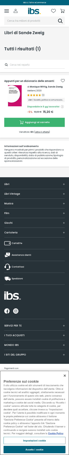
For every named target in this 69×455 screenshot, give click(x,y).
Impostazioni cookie (34, 440)
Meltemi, (31, 90)
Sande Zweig (55, 86)
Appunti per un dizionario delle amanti (29, 81)
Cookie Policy (55, 433)
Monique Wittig (38, 86)
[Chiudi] (65, 375)
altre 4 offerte (42, 131)
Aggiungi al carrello (37, 122)
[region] (34, 413)
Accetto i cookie (34, 449)
